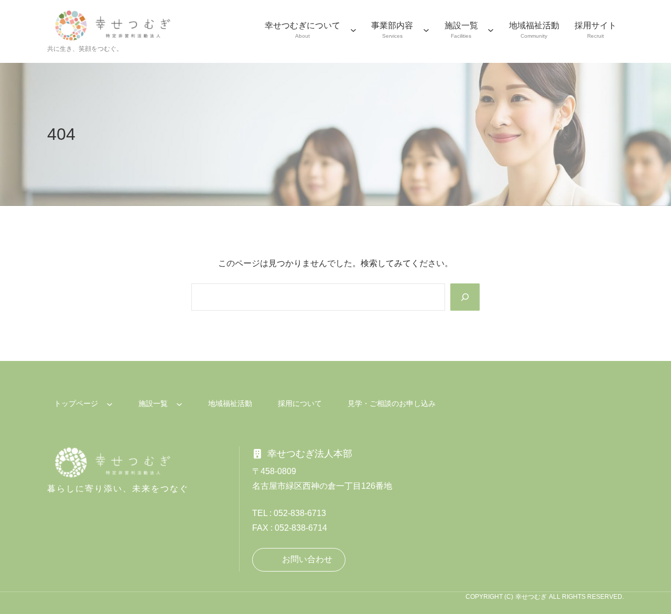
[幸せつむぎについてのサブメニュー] (353, 30)
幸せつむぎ (531, 596)
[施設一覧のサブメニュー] (491, 30)
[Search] (465, 297)
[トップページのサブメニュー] (109, 404)
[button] (298, 560)
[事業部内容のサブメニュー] (426, 30)
